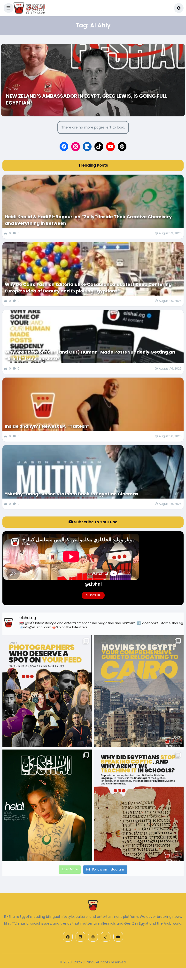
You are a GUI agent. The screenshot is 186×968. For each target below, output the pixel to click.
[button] (8, 8)
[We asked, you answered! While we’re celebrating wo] (47, 691)
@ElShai (93, 584)
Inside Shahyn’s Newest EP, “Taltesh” (47, 426)
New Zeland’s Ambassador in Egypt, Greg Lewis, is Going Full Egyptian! (87, 99)
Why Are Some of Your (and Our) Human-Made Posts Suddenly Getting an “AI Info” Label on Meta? (90, 355)
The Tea (12, 89)
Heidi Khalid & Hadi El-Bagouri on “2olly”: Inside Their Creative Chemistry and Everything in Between (88, 220)
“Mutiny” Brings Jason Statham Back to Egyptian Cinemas (71, 494)
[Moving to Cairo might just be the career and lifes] (139, 691)
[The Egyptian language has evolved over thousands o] (139, 805)
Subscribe (93, 595)
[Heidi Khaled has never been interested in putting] (47, 805)
